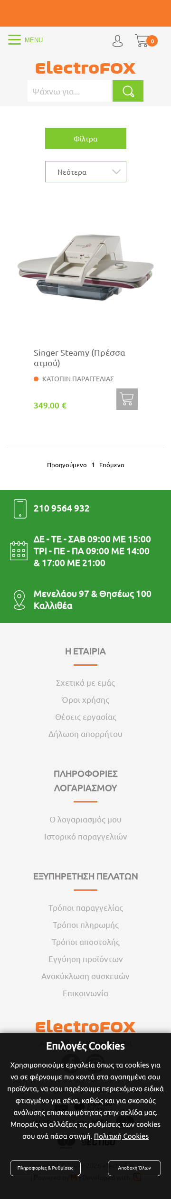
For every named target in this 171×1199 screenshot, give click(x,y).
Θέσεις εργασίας (85, 716)
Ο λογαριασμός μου (85, 819)
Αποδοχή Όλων (134, 1168)
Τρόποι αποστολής (86, 941)
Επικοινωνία (85, 993)
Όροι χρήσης (85, 699)
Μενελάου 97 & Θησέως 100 (93, 593)
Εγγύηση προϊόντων (85, 958)
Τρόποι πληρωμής (86, 924)
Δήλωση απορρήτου (85, 733)
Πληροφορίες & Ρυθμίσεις (45, 1168)
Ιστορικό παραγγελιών (85, 836)
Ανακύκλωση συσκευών (85, 976)
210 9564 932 (62, 507)
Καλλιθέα (53, 605)
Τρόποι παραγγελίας (85, 907)
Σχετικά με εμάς (85, 682)
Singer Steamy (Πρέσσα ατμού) (79, 357)
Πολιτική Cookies (121, 1136)
